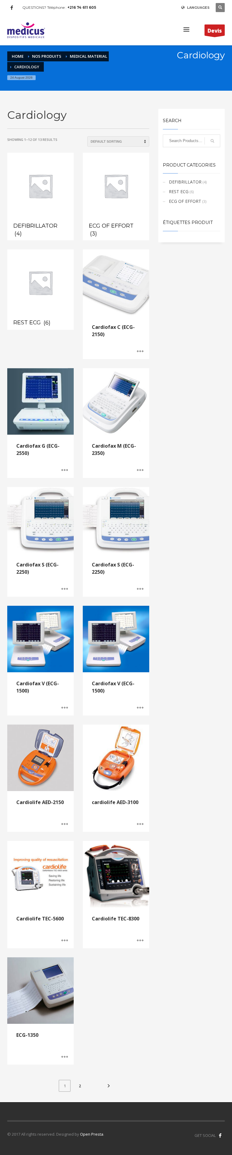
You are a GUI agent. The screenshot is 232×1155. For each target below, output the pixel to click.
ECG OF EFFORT (185, 201)
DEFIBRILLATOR (185, 182)
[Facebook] (11, 7)
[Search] (212, 141)
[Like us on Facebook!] (220, 1135)
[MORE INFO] (140, 351)
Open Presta (91, 1134)
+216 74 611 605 (81, 7)
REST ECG (178, 191)
